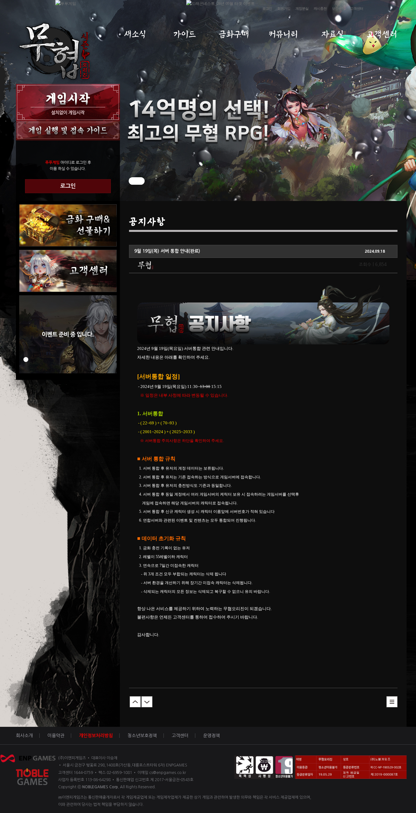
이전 (135, 701)
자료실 (332, 34)
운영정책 (211, 735)
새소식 (135, 34)
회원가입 (283, 8)
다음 (146, 701)
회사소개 (24, 735)
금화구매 (234, 34)
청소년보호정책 (142, 735)
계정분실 (301, 8)
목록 (391, 701)
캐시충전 (320, 8)
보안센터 (338, 8)
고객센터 (356, 8)
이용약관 (55, 735)
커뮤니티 (283, 34)
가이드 (184, 34)
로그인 (267, 8)
